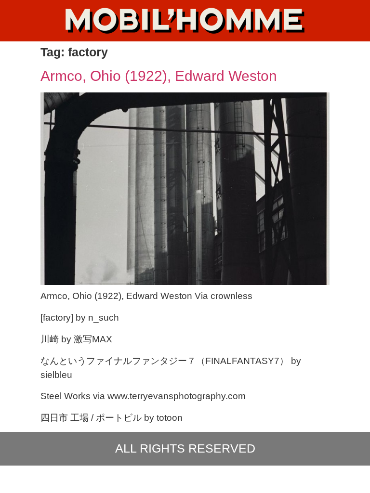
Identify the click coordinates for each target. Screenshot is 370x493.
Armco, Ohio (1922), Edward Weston (158, 76)
